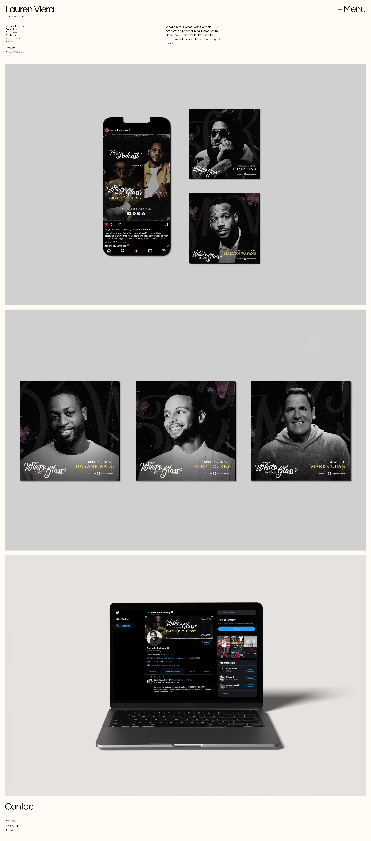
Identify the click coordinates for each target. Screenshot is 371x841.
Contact (20, 807)
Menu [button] (354, 9)
